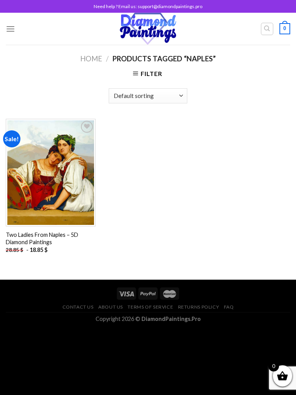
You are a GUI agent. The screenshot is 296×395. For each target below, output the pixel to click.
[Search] (267, 29)
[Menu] (10, 28)
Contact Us (78, 307)
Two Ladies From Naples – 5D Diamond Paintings (42, 238)
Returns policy (198, 307)
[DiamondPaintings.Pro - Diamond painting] (148, 29)
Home (91, 58)
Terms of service (150, 307)
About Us (110, 307)
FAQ (229, 307)
